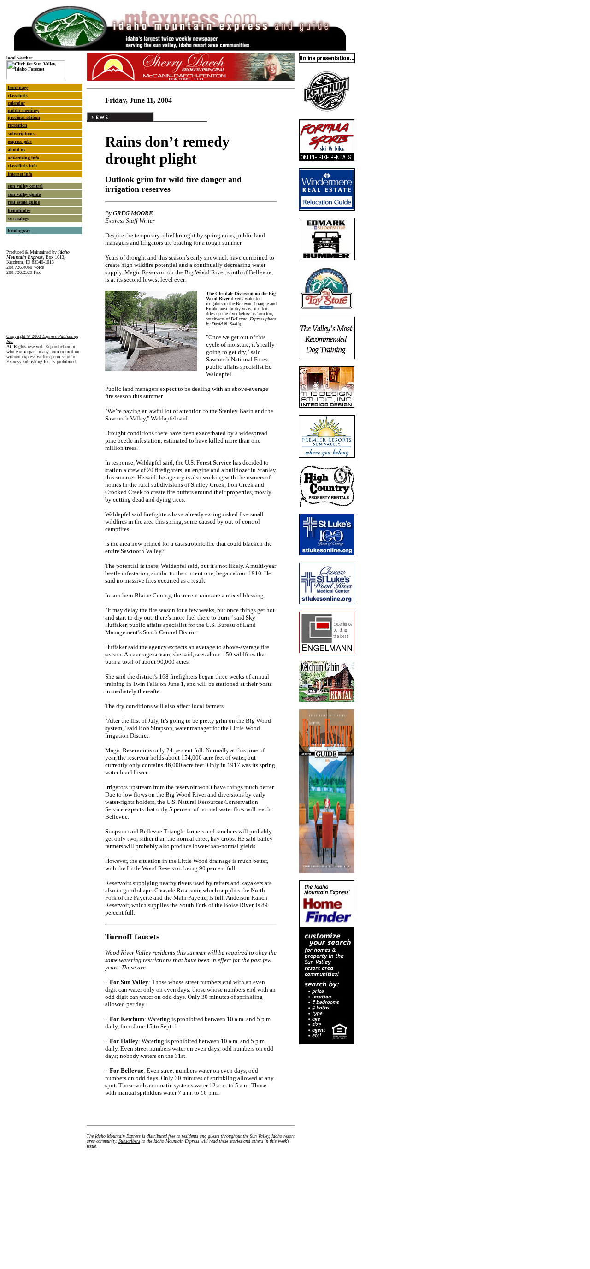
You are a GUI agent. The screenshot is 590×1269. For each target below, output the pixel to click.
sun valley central (25, 186)
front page (18, 87)
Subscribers (129, 1141)
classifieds (18, 95)
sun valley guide (24, 194)
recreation (17, 125)
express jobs (20, 141)
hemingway (19, 230)
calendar (16, 103)
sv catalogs (18, 218)
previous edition (24, 117)
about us (16, 149)
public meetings (23, 110)
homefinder (19, 210)
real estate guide (24, 202)
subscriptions (21, 133)
